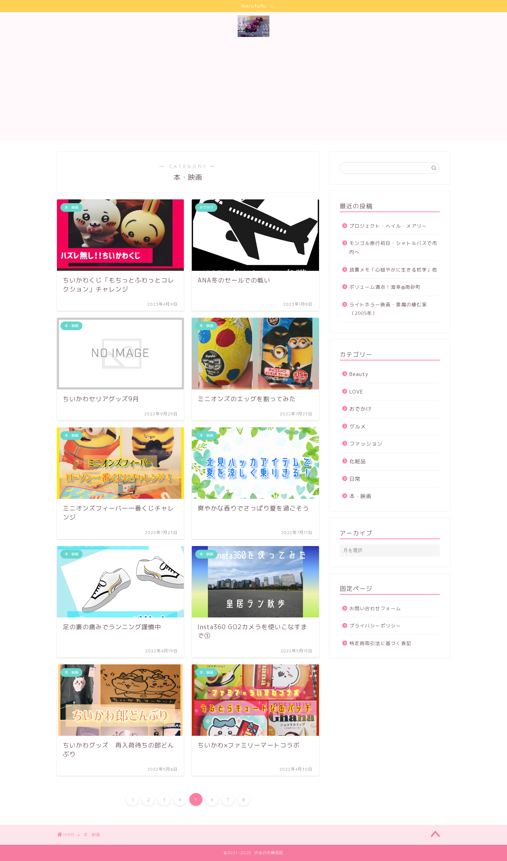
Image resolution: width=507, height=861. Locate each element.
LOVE (356, 391)
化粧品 (357, 461)
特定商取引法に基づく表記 (380, 643)
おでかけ (360, 409)
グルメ (357, 426)
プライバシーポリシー (375, 625)
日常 (354, 479)
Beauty (358, 374)
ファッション (365, 443)
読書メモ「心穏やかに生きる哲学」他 (393, 269)
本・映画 (360, 496)
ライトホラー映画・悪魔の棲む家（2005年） (388, 309)
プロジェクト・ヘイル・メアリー (388, 225)
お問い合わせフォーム (375, 608)
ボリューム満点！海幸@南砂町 (385, 287)
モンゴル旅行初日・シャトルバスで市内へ (393, 247)
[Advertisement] (260, 93)
